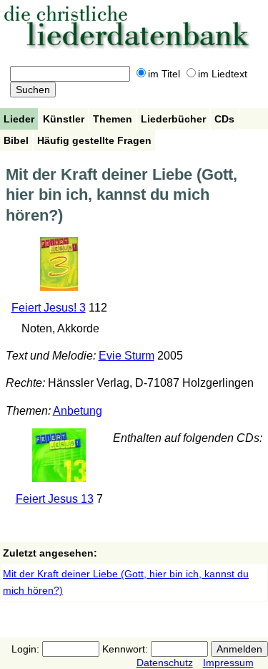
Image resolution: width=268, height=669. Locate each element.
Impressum (228, 662)
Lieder (19, 119)
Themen (112, 119)
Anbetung (77, 411)
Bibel (16, 140)
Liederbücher (173, 119)
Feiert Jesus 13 (55, 499)
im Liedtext (222, 74)
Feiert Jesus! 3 (48, 308)
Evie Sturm (126, 356)
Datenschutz (165, 662)
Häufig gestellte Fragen (94, 140)
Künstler (63, 119)
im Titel (164, 74)
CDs (224, 119)
